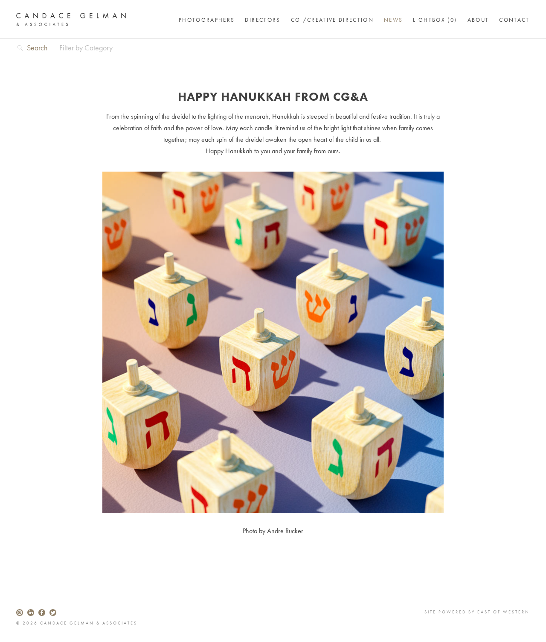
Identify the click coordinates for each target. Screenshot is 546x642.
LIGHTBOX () (435, 19)
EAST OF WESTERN (503, 612)
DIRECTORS (262, 19)
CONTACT (514, 19)
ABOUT (478, 19)
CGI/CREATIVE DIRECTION (332, 19)
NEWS (393, 19)
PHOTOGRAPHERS (207, 19)
